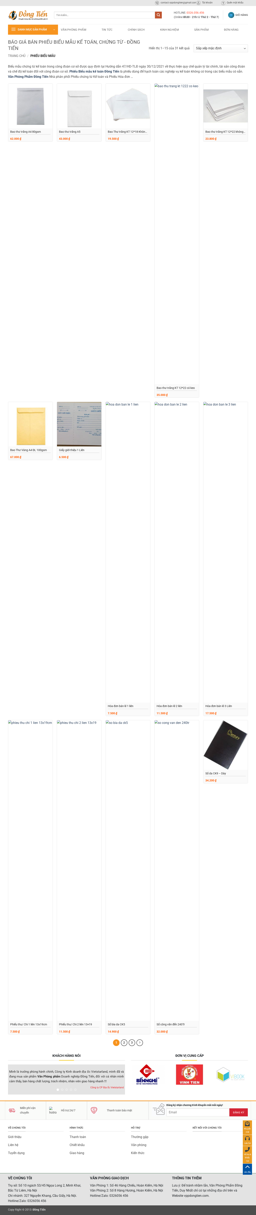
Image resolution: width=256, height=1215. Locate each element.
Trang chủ (16, 56)
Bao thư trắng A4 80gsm (25, 132)
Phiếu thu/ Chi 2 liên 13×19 (75, 1024)
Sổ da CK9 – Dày (215, 773)
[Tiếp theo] (139, 1042)
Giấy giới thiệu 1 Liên (71, 450)
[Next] (117, 1080)
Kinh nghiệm (169, 29)
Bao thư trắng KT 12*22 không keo (224, 132)
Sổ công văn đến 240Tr (171, 1024)
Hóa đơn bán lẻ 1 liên (120, 706)
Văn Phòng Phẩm (73, 29)
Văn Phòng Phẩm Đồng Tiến (28, 77)
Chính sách (136, 29)
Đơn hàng (231, 29)
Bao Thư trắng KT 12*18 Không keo (127, 132)
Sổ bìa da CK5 (116, 1024)
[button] (33, 30)
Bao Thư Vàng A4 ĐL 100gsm (28, 450)
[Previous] (15, 1080)
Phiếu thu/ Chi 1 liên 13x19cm (28, 1024)
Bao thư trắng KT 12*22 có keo (176, 388)
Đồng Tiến (39, 1209)
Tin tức (107, 29)
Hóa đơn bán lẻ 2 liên (169, 706)
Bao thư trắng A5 (69, 132)
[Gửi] (158, 15)
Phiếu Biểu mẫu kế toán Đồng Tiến (94, 71)
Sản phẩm (201, 29)
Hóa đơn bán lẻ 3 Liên (218, 706)
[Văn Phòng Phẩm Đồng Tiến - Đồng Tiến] (28, 15)
